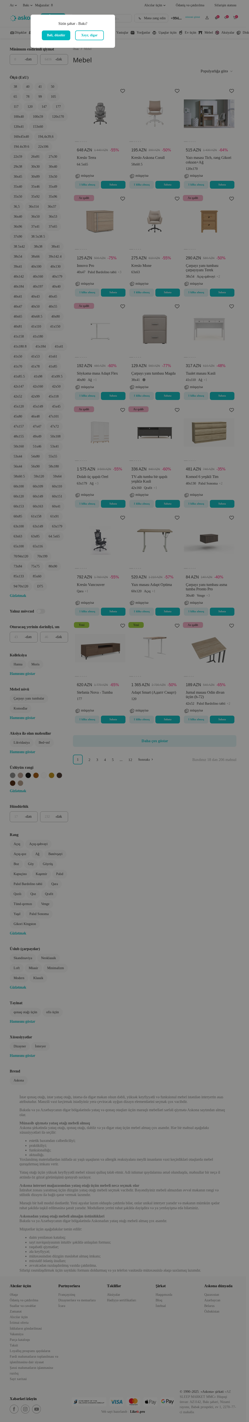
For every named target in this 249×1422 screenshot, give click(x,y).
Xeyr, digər (89, 35)
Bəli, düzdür (56, 35)
